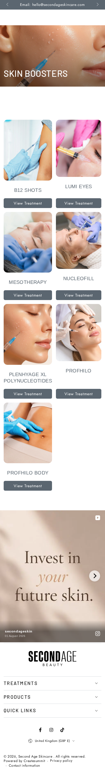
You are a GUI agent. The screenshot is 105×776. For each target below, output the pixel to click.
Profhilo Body (27, 472)
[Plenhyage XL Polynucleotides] (28, 334)
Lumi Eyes (78, 186)
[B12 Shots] (28, 150)
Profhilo (78, 370)
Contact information (24, 765)
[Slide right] (97, 4)
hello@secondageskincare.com (58, 4)
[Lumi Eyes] (78, 148)
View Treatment (28, 203)
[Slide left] (8, 4)
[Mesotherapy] (28, 242)
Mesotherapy (28, 282)
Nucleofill (78, 278)
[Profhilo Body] (28, 433)
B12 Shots (28, 190)
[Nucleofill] (78, 240)
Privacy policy (61, 760)
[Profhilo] (78, 332)
